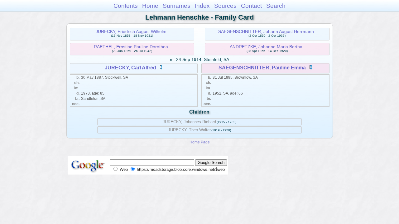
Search (276, 5)
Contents (125, 5)
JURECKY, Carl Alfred (130, 67)
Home (150, 5)
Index (202, 5)
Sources (225, 5)
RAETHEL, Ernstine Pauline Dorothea (131, 46)
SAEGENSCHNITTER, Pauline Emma (262, 67)
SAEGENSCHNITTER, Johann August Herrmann (266, 31)
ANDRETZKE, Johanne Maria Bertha (266, 46)
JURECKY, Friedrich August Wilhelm (131, 31)
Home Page (200, 142)
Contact (251, 5)
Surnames (176, 5)
